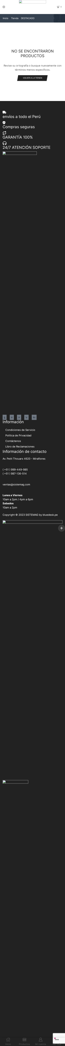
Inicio (5, 18)
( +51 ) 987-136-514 (15, 473)
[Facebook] (5, 417)
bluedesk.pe (50, 514)
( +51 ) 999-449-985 (15, 469)
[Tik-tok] (26, 417)
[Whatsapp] (19, 417)
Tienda (14, 18)
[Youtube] (34, 417)
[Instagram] (12, 417)
